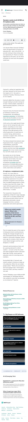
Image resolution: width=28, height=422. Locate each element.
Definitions (19, 413)
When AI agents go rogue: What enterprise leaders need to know (12, 392)
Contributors (4, 413)
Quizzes (18, 418)
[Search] (26, 10)
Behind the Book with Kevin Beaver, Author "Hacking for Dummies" (12, 295)
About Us (3, 407)
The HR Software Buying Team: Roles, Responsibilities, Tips (11, 304)
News (4, 16)
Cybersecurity (17, 371)
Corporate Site (9, 410)
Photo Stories (12, 418)
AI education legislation (9, 119)
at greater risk (14, 162)
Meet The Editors (19, 407)
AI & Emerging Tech (8, 371)
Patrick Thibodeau (7, 31)
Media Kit (3, 410)
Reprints (9, 413)
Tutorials (3, 419)
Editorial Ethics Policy (10, 407)
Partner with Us (16, 408)
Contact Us (4, 408)
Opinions (7, 418)
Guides (3, 418)
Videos (7, 419)
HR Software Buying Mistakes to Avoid (11, 307)
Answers (14, 413)
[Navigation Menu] (2, 10)
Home (3, 12)
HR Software (8, 12)
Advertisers (9, 408)
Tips (22, 418)
